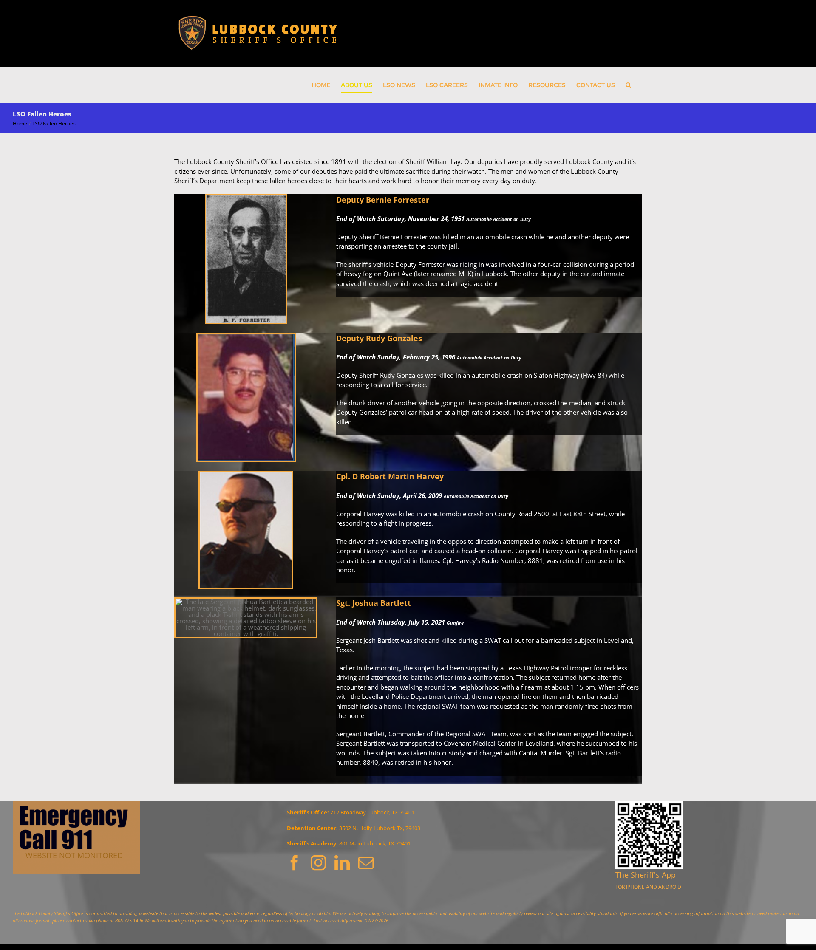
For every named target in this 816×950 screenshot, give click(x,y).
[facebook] (294, 863)
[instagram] (318, 863)
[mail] (366, 863)
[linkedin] (342, 863)
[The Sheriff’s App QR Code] (649, 804)
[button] (628, 85)
